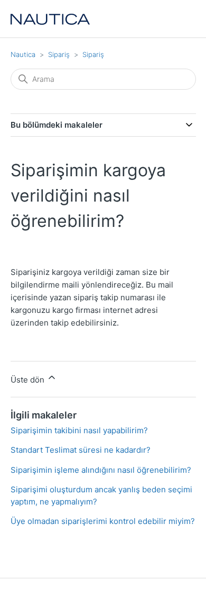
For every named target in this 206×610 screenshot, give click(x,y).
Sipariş (59, 54)
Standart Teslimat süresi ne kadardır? (81, 450)
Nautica (23, 54)
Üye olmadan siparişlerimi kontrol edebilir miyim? (103, 521)
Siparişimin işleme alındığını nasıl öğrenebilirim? (101, 470)
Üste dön (28, 380)
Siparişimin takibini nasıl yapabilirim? (79, 430)
